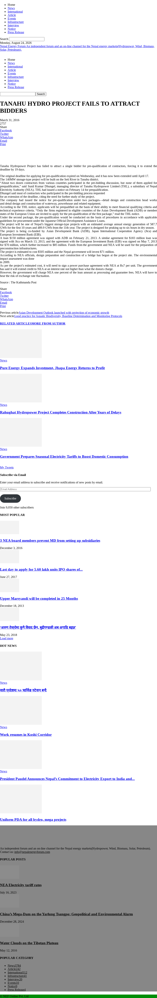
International (15, 11)
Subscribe (10, 498)
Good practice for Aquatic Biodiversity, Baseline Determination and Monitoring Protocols (68, 316)
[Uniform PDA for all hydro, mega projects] (21, 812)
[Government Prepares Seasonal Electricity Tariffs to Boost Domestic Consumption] (21, 445)
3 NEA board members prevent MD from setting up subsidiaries (50, 541)
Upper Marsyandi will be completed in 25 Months (39, 599)
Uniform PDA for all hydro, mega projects (33, 820)
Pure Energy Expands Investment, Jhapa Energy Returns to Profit (52, 368)
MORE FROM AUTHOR (48, 323)
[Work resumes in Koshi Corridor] (21, 723)
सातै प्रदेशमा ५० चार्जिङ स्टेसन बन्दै (23, 690)
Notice (12, 28)
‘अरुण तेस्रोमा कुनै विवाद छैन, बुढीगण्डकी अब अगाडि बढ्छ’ (38, 627)
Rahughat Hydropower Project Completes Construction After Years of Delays (60, 412)
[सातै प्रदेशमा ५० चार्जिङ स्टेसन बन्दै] (21, 679)
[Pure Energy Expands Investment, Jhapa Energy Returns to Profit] (21, 357)
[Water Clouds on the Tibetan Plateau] (9, 935)
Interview (13, 25)
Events (12, 18)
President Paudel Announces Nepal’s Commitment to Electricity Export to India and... (67, 779)
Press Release (16, 32)
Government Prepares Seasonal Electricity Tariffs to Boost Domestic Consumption (64, 457)
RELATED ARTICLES (16, 323)
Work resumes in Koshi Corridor (26, 735)
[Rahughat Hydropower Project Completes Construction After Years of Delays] (21, 401)
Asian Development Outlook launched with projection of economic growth (64, 312)
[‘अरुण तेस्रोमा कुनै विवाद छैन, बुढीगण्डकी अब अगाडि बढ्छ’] (9, 620)
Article (12, 15)
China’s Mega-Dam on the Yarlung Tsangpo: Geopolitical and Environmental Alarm (66, 914)
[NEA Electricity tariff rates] (9, 877)
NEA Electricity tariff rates (21, 885)
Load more (6, 638)
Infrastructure (16, 22)
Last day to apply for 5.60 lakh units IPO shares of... (41, 569)
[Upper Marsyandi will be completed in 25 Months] (9, 591)
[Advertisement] (45, 155)
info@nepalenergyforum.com (32, 852)
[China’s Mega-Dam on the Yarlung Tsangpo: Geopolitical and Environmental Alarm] (9, 906)
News (11, 8)
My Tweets (7, 467)
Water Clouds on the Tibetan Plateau (29, 943)
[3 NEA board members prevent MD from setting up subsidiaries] (9, 533)
